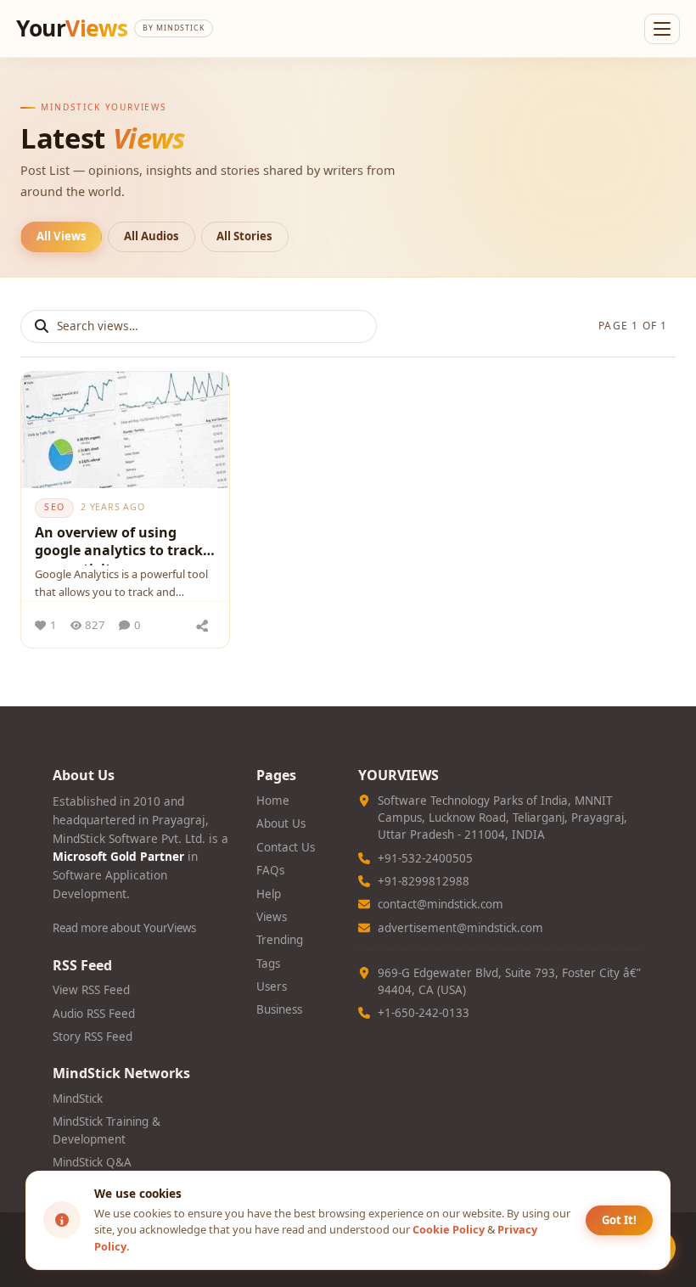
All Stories (244, 236)
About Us (281, 823)
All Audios (151, 236)
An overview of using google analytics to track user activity (119, 544)
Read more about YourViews (124, 928)
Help (268, 894)
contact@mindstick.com (440, 904)
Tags (268, 963)
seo (54, 507)
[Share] (203, 625)
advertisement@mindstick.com (460, 928)
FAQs (270, 870)
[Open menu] (662, 29)
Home (272, 800)
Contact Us (285, 847)
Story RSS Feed (92, 1036)
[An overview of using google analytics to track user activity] (125, 430)
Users (271, 986)
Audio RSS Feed (94, 1013)
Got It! (619, 1220)
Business (279, 1009)
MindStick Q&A (92, 1162)
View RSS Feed (91, 990)
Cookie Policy (449, 1229)
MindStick (78, 1098)
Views (271, 917)
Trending (279, 939)
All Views (61, 236)
